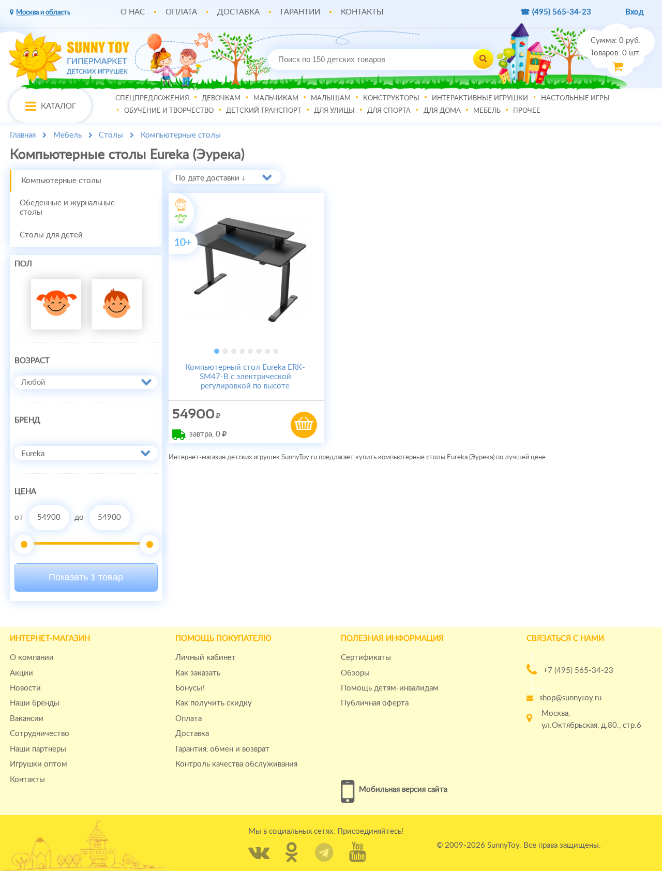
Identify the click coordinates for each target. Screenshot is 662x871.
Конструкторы (391, 98)
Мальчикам (275, 98)
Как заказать (197, 673)
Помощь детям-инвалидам (390, 688)
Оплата (181, 12)
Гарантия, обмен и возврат (222, 749)
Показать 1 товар (86, 577)
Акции (21, 673)
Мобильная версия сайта (403, 789)
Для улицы (334, 110)
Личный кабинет (205, 658)
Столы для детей (51, 235)
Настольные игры (575, 98)
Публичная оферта (375, 703)
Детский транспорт (264, 110)
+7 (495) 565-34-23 (578, 670)
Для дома (442, 110)
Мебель (487, 110)
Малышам (331, 98)
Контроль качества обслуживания (236, 764)
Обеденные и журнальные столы (67, 207)
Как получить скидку (213, 703)
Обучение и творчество (169, 110)
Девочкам (221, 98)
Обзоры (355, 673)
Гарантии (300, 12)
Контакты (362, 12)
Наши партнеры (38, 749)
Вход (634, 12)
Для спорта (389, 110)
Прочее (526, 110)
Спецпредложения (152, 98)
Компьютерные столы (61, 181)
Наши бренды (34, 703)
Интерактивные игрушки (480, 98)
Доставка (238, 12)
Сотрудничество (39, 734)
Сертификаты (366, 658)
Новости (25, 688)
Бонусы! (189, 688)
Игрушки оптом (38, 764)
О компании (32, 658)
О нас (133, 12)
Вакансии (26, 719)
